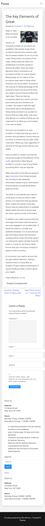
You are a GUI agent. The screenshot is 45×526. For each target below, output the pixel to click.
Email (12, 356)
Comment (13, 319)
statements (14, 176)
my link (22, 277)
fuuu (32, 26)
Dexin (6, 473)
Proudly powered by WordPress (17, 518)
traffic (8, 161)
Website (12, 365)
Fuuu (5, 3)
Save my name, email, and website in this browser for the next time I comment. (22, 379)
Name (12, 347)
